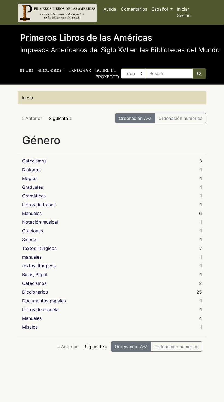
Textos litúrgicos (39, 248)
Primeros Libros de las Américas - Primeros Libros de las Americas (57, 13)
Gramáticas (34, 196)
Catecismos (34, 161)
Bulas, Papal (34, 274)
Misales (29, 327)
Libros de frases (38, 204)
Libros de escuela (40, 309)
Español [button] (160, 9)
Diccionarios (35, 292)
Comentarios (134, 9)
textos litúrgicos (39, 265)
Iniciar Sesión (184, 12)
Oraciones (32, 230)
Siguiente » (60, 118)
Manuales (32, 213)
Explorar (80, 70)
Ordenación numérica (180, 118)
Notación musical (40, 222)
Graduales (32, 187)
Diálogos (31, 169)
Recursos (49, 70)
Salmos (29, 239)
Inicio (26, 70)
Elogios (29, 178)
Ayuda (110, 9)
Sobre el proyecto (107, 73)
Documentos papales (44, 300)
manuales (32, 257)
